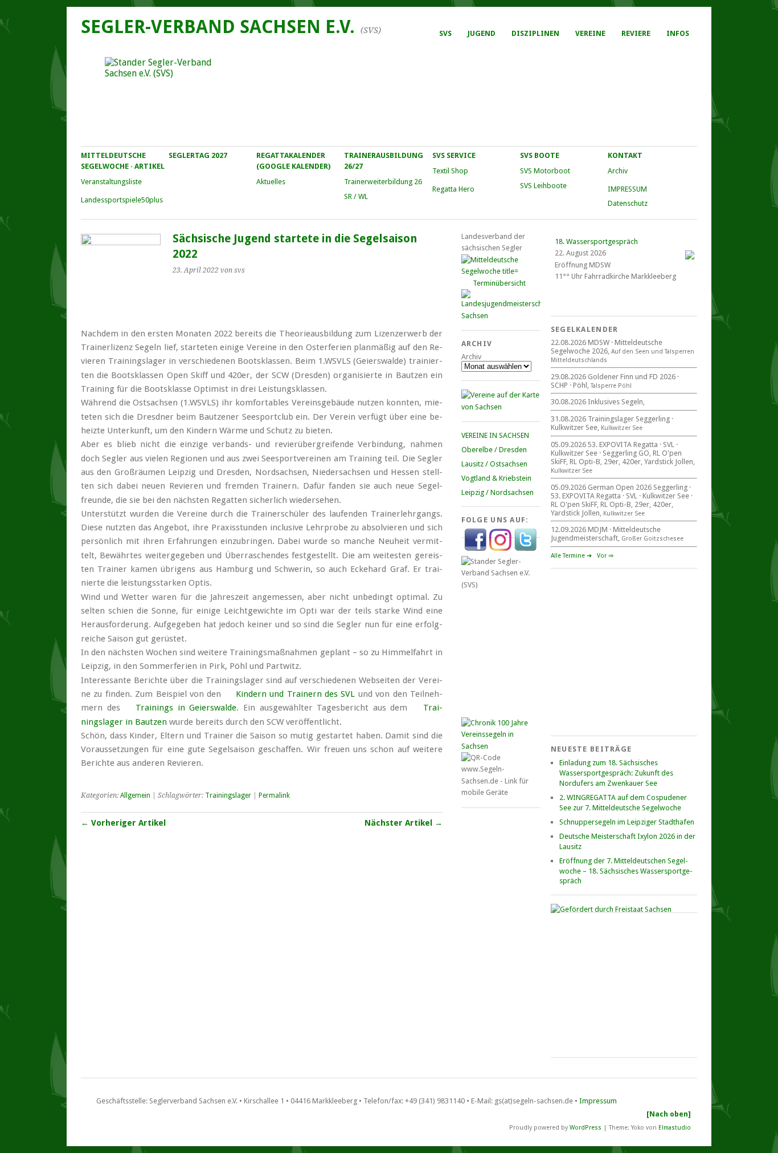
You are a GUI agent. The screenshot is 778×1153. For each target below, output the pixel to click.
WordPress (585, 1127)
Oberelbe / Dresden (494, 449)
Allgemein (135, 795)
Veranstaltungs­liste (111, 181)
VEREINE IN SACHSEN (495, 435)
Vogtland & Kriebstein (496, 478)
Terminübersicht (499, 283)
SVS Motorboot (545, 171)
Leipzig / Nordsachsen (497, 492)
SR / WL (356, 196)
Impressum (598, 1101)
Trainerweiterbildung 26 (383, 181)
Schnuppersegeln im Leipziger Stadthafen (626, 822)
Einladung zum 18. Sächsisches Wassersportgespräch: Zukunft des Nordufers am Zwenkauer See (616, 772)
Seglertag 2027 (198, 155)
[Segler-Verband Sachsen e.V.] (388, 94)
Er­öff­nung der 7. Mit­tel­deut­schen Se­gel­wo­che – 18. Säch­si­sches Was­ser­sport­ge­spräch (626, 871)
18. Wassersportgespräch (596, 241)
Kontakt (625, 155)
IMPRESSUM (627, 189)
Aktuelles (270, 181)
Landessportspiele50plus (122, 200)
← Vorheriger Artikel (123, 822)
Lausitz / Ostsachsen (494, 464)
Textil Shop (450, 171)
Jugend (482, 33)
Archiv (618, 171)
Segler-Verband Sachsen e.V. (218, 27)
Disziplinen (535, 33)
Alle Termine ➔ (571, 555)
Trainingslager (228, 795)
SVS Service (454, 155)
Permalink (274, 795)
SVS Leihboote (543, 185)
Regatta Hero (453, 189)
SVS (445, 33)
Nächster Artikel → (404, 822)
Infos (677, 33)
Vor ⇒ (605, 555)
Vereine (590, 33)
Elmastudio (674, 1127)
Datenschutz (628, 203)
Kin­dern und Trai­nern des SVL (295, 694)
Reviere (635, 33)
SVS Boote (539, 155)
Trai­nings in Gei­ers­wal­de (186, 708)
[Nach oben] (668, 1114)
